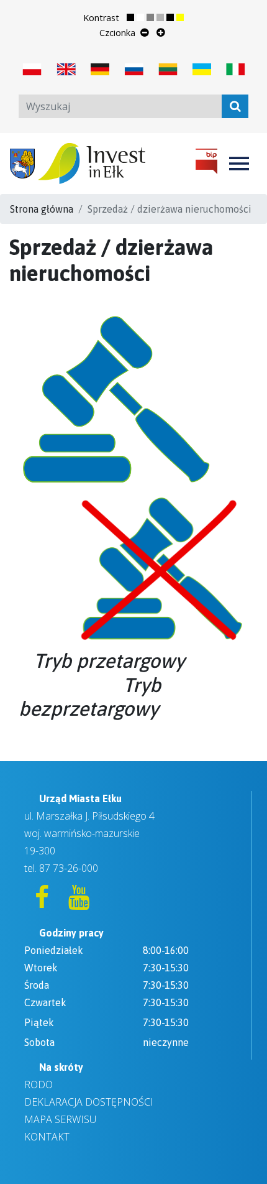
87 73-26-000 (68, 868)
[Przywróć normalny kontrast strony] (135, 18)
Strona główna (41, 209)
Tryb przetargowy (109, 660)
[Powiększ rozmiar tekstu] (161, 32)
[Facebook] (42, 902)
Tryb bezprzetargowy (90, 696)
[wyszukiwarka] (235, 106)
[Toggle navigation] (239, 163)
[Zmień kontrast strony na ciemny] (175, 18)
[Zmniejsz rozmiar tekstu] (145, 32)
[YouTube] (78, 902)
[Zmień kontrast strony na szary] (155, 18)
